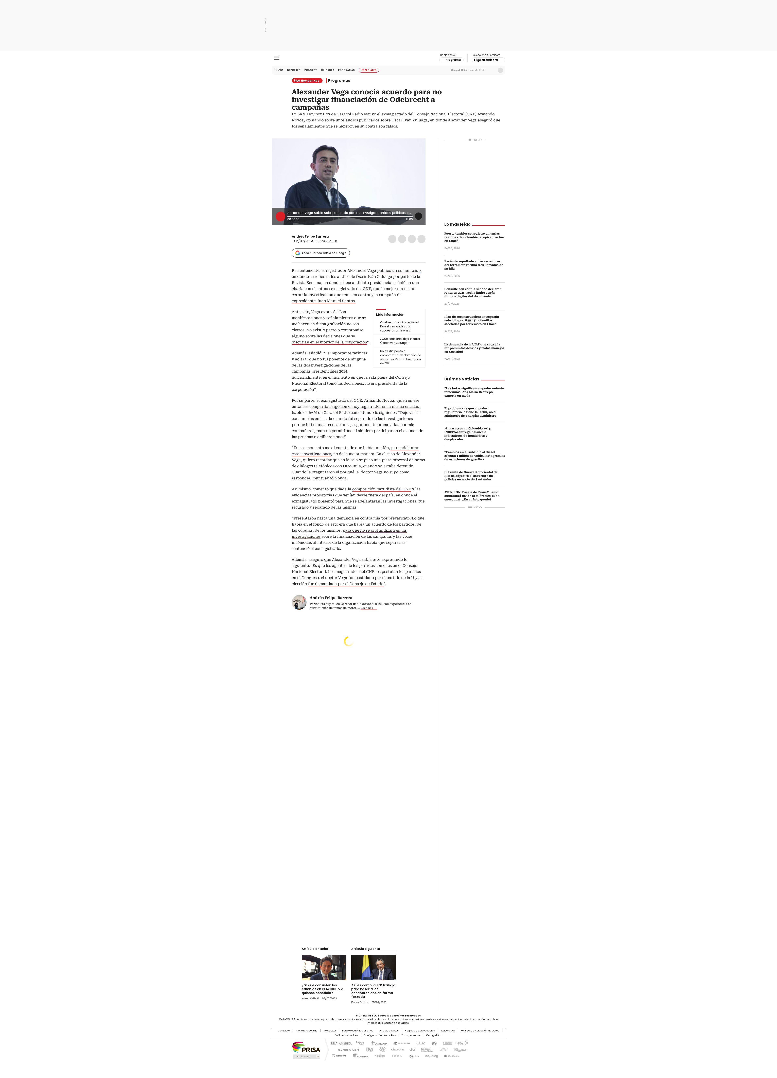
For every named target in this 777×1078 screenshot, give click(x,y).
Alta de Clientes (389, 1030)
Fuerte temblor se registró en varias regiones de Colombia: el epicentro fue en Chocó (474, 237)
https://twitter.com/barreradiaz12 (332, 237)
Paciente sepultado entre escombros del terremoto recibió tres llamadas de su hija (473, 265)
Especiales (368, 70)
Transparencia (410, 1035)
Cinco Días (396, 1049)
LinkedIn (412, 239)
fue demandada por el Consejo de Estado (345, 584)
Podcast (310, 70)
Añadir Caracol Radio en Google (324, 253)
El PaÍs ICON (396, 1055)
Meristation (451, 1055)
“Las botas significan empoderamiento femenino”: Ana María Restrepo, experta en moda (474, 392)
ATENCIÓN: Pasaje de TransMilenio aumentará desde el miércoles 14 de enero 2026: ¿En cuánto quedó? (471, 496)
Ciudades (327, 70)
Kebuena (460, 1049)
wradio (381, 1049)
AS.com (433, 1043)
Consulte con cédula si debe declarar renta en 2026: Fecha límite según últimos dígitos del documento (472, 292)
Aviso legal (448, 1030)
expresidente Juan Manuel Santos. (324, 301)
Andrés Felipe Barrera (310, 236)
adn (446, 1043)
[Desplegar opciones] (418, 216)
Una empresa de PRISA (306, 1047)
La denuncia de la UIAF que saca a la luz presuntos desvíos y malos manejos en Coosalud (474, 348)
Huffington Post (347, 1049)
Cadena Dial (411, 1049)
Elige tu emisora (486, 60)
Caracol (461, 1043)
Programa (453, 60)
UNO (368, 1049)
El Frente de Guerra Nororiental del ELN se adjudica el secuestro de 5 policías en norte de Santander (471, 475)
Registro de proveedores (420, 1030)
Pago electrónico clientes (357, 1030)
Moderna (359, 1055)
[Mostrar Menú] (277, 58)
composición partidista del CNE (381, 489)
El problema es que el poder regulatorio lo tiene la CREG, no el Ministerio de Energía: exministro (470, 412)
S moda (413, 1055)
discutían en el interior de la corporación (329, 342)
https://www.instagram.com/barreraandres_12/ (336, 237)
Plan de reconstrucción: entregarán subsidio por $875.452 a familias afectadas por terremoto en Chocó (471, 320)
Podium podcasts (378, 1055)
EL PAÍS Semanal (426, 1049)
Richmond (339, 1055)
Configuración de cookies (380, 1035)
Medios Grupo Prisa (306, 1056)
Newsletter (492, 70)
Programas (346, 70)
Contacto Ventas (306, 1030)
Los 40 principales (358, 1043)
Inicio (279, 70)
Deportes (293, 70)
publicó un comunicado (398, 270)
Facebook (392, 239)
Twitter (402, 239)
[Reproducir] (280, 216)
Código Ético (434, 1035)
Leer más (367, 608)
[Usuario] (500, 70)
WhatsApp (421, 239)
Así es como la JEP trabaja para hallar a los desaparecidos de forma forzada (373, 991)
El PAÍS (341, 1043)
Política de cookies (346, 1035)
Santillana (377, 1043)
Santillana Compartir (400, 1043)
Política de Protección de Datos (480, 1030)
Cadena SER (419, 1043)
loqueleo (431, 1055)
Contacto (284, 1030)
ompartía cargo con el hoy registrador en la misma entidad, (366, 406)
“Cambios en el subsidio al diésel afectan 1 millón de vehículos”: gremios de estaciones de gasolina (474, 455)
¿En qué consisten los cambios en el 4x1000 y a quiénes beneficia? (322, 989)
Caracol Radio (389, 58)
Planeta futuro (443, 1049)
